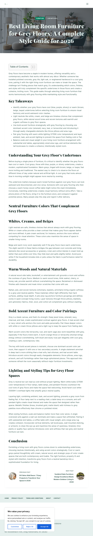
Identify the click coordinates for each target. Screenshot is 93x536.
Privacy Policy (17, 498)
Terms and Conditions (34, 498)
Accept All (44, 527)
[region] (29, 519)
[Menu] (87, 4)
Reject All (29, 527)
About (48, 498)
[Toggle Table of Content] (31, 67)
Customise (15, 527)
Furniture (40, 18)
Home (7, 498)
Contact (57, 498)
